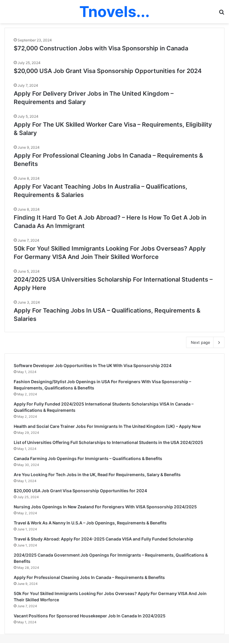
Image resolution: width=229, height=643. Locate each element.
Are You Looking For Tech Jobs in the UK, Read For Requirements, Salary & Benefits (97, 474)
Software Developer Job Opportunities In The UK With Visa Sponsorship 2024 (92, 365)
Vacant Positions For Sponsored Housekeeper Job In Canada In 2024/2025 (89, 615)
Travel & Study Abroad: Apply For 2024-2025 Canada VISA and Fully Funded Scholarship (103, 538)
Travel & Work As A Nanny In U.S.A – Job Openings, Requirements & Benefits (90, 522)
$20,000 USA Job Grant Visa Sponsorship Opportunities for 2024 (108, 70)
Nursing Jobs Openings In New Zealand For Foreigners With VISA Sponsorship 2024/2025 (105, 506)
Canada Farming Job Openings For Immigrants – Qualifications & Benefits (88, 458)
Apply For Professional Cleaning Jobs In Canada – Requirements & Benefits (89, 577)
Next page (200, 342)
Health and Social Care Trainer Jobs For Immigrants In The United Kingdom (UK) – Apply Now (107, 426)
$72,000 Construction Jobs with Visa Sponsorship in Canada (101, 48)
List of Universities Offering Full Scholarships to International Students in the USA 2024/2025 (108, 442)
